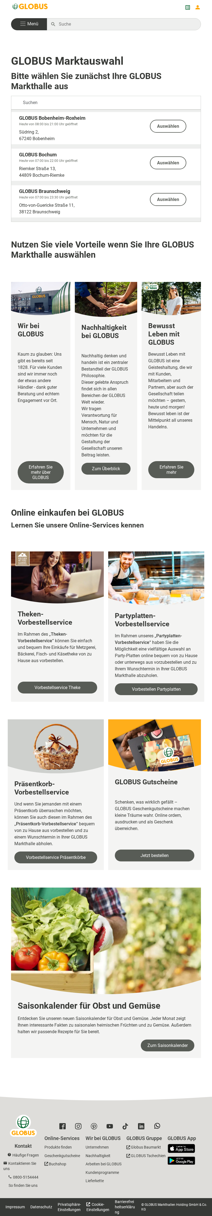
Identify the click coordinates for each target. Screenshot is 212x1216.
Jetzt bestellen (155, 855)
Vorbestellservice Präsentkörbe (56, 857)
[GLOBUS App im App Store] (183, 1149)
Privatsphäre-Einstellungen (69, 1207)
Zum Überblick (106, 468)
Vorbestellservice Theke (57, 687)
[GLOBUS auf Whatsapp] (158, 1128)
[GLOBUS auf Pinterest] (95, 1127)
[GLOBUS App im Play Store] (181, 1161)
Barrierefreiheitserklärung (125, 1206)
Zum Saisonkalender (167, 1045)
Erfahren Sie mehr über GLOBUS (40, 472)
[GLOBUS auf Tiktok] (126, 1127)
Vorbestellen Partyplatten (156, 689)
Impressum (15, 1207)
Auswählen (168, 126)
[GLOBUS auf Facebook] (63, 1127)
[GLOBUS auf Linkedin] (142, 1127)
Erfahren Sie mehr (171, 469)
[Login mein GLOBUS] (197, 7)
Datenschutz (41, 1207)
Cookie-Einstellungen (97, 1207)
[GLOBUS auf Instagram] (79, 1127)
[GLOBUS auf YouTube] (111, 1127)
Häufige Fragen (25, 1155)
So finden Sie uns (23, 1185)
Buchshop (57, 1164)
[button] (29, 24)
